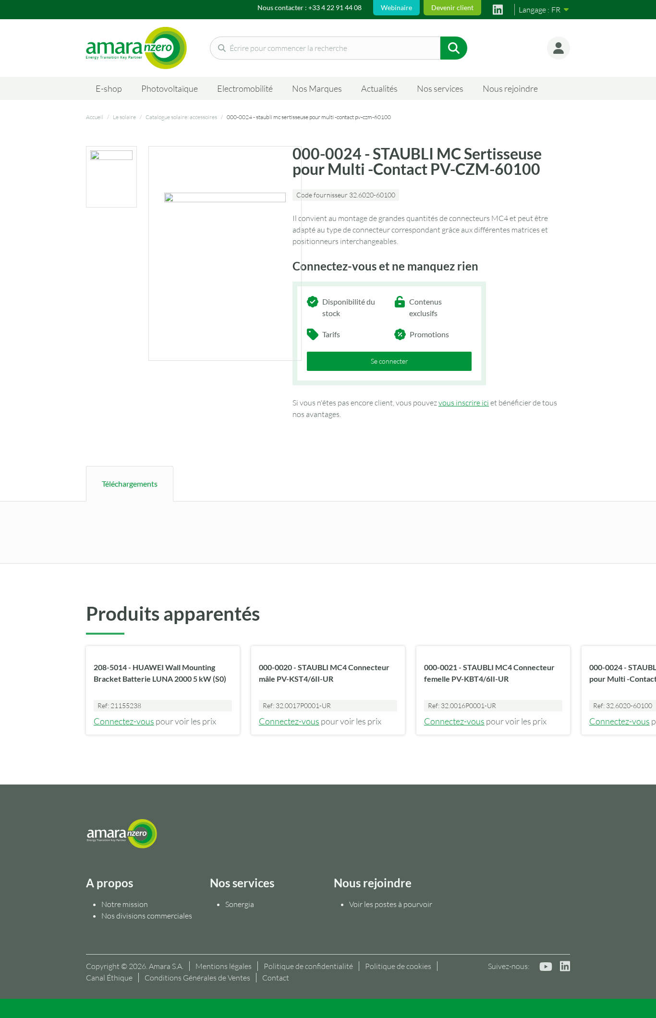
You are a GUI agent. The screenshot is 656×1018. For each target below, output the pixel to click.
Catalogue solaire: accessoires (181, 117)
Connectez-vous (124, 721)
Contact (275, 977)
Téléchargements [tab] (130, 483)
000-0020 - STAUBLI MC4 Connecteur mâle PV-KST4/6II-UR (324, 672)
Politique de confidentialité (308, 966)
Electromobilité (245, 88)
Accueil (94, 117)
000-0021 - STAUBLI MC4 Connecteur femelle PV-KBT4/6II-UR (489, 672)
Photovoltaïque (169, 88)
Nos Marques (317, 88)
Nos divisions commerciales (146, 915)
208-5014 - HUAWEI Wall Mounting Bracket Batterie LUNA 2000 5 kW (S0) (160, 672)
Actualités (379, 88)
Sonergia (239, 904)
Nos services (440, 88)
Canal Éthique (109, 977)
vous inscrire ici (463, 402)
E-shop (109, 88)
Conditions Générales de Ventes (197, 977)
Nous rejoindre (510, 88)
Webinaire (396, 7)
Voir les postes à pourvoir (390, 904)
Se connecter (389, 361)
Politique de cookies (398, 966)
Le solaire (124, 117)
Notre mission (125, 904)
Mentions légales (223, 966)
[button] (558, 48)
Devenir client (452, 7)
